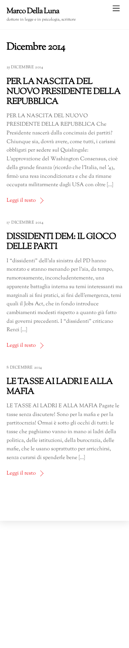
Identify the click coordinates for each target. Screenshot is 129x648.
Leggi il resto (21, 200)
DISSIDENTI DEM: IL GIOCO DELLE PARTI (61, 242)
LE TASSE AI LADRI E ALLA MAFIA (60, 387)
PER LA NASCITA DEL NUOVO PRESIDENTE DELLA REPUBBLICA (64, 92)
